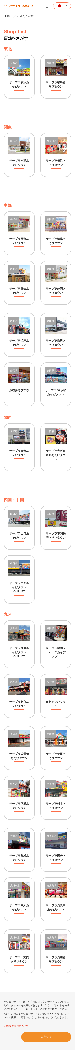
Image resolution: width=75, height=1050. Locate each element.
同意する (46, 1036)
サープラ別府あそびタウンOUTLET (19, 652)
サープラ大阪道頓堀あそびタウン (56, 455)
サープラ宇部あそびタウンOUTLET (19, 587)
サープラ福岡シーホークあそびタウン (56, 652)
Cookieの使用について (16, 1026)
